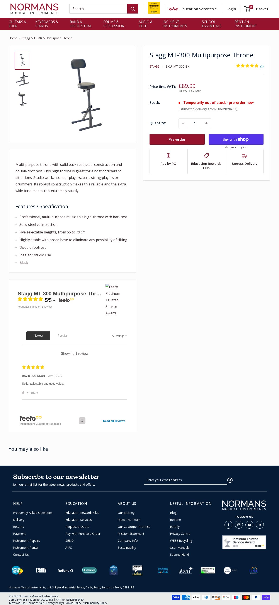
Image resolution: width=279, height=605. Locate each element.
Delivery (18, 519)
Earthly (175, 526)
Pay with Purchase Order (82, 533)
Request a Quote (77, 526)
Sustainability (127, 547)
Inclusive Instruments (175, 23)
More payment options (236, 147)
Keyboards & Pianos (46, 23)
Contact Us (21, 554)
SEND (69, 540)
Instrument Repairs (26, 540)
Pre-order (177, 139)
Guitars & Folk (17, 23)
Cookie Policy (73, 603)
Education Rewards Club (82, 512)
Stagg (155, 66)
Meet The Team (129, 519)
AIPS (68, 547)
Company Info (128, 540)
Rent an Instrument (246, 23)
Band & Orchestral (81, 23)
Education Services (78, 519)
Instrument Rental (25, 547)
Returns (18, 526)
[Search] (132, 9)
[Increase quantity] (206, 123)
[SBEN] (186, 570)
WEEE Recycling (181, 540)
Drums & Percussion (113, 23)
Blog (173, 512)
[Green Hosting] (208, 570)
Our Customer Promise (134, 526)
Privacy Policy (54, 603)
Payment (19, 533)
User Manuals (179, 547)
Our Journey (126, 512)
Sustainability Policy (95, 603)
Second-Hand (179, 554)
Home (13, 38)
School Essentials (211, 23)
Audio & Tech (146, 23)
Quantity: (158, 123)
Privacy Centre (180, 533)
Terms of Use (17, 603)
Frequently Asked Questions (33, 512)
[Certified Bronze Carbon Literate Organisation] (137, 570)
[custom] (228, 525)
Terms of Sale (35, 603)
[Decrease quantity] (183, 123)
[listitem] (169, 161)
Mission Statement (131, 533)
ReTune (175, 519)
